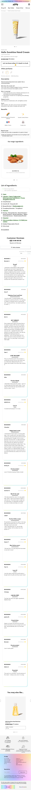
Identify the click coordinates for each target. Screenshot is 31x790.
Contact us (18, 758)
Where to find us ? (7, 762)
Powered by (25, 251)
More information (23, 786)
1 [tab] (14, 46)
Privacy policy (19, 761)
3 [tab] (16, 46)
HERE (22, 777)
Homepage (3, 10)
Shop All (3, 8)
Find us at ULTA (7, 761)
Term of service (19, 764)
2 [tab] (15, 46)
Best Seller (11, 8)
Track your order (7, 759)
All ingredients (5, 229)
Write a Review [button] (16, 247)
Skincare (28, 8)
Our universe (6, 758)
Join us (5, 763)
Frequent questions (19, 759)
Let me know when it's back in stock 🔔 (15, 64)
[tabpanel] (15, 28)
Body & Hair (19, 8)
